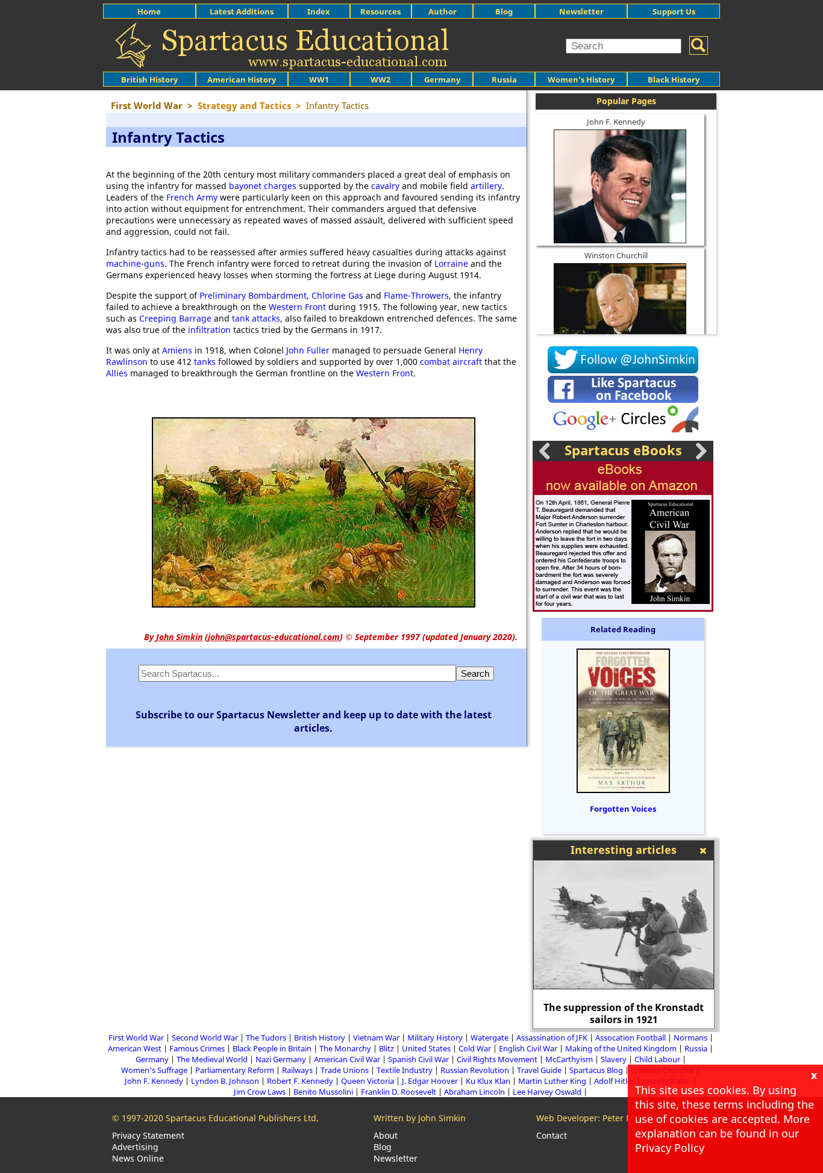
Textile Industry (405, 1070)
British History (319, 1037)
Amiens (177, 350)
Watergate (490, 1037)
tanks (205, 361)
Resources (380, 11)
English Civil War (528, 1048)
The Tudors (266, 1037)
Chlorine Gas (337, 295)
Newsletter (581, 11)
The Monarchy (345, 1048)
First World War (136, 1037)
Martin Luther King (552, 1080)
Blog (504, 11)
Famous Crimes (197, 1048)
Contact (551, 1135)
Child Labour (657, 1059)
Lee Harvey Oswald (547, 1091)
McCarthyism (569, 1059)
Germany (442, 79)
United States (426, 1048)
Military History (435, 1037)
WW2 (380, 79)
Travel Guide (539, 1070)
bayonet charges (262, 185)
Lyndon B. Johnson (225, 1080)
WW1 (319, 79)
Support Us (673, 11)
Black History (673, 79)
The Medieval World (212, 1059)
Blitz (386, 1048)
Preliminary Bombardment (253, 295)
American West (134, 1048)
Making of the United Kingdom (621, 1048)
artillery (486, 185)
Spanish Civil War (418, 1059)
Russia (504, 79)
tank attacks (256, 318)
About (386, 1135)
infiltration (209, 329)
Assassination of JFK (551, 1037)
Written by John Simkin (420, 1118)
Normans (690, 1037)
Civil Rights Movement (497, 1059)
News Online (138, 1158)
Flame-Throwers (416, 295)
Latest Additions (242, 11)
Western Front (297, 307)
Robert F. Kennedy (300, 1080)
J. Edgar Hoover (430, 1080)
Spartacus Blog (596, 1070)
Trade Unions (345, 1070)
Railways (297, 1070)
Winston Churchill (616, 255)
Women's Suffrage (154, 1070)
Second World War (205, 1037)
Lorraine (451, 263)
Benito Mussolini (323, 1091)
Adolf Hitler (614, 1080)
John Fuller (308, 350)
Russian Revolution (474, 1070)
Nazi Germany (280, 1059)
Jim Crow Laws (260, 1091)
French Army (191, 197)
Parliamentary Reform (234, 1070)
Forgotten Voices (623, 808)
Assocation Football (630, 1037)
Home (149, 11)
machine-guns (135, 263)
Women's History (581, 79)
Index (318, 11)
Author (442, 11)
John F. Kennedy (616, 121)
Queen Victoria (367, 1080)
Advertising (135, 1147)
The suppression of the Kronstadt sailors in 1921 (623, 1013)
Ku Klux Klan (488, 1080)
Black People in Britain (272, 1048)
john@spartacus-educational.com (274, 637)
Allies (117, 373)
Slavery (614, 1059)
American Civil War (347, 1059)
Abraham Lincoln (474, 1091)
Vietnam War (376, 1037)
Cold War (474, 1048)
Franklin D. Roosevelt (398, 1091)
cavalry (385, 185)
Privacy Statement (148, 1135)
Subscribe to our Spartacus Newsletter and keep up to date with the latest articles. (314, 721)
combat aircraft (451, 361)
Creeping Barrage (175, 318)
